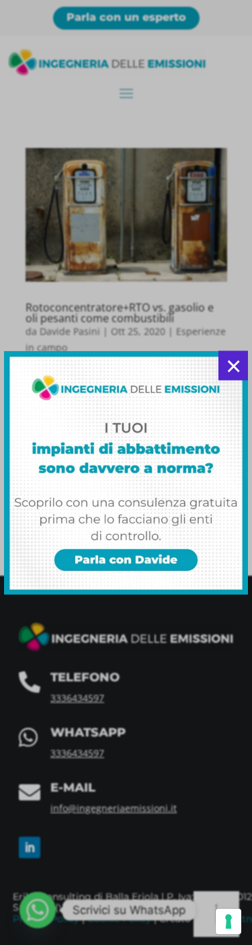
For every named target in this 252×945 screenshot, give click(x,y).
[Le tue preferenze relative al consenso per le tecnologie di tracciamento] (228, 921)
